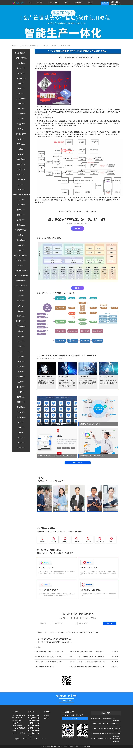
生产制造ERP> (21, 63)
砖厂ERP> (21, 341)
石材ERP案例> (21, 377)
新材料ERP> (21, 220)
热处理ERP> (21, 316)
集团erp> (21, 432)
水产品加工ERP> (21, 321)
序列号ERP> (21, 301)
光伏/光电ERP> (21, 260)
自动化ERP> (21, 387)
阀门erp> (21, 336)
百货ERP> (21, 412)
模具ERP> (21, 372)
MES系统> (21, 73)
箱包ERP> (21, 392)
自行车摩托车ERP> (21, 230)
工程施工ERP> (21, 326)
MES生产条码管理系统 (18, 728)
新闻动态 (106, 713)
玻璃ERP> (21, 422)
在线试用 (75, 718)
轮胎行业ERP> (21, 417)
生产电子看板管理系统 (18, 715)
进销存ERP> (21, 68)
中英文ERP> (21, 437)
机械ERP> (21, 83)
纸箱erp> (21, 331)
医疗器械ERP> (21, 113)
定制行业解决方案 (77, 462)
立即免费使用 (66, 701)
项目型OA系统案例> (21, 275)
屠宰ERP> (21, 154)
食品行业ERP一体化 (33, 725)
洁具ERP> (21, 382)
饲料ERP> (21, 291)
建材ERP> (21, 250)
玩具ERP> (21, 245)
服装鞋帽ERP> (21, 407)
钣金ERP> (21, 184)
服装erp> (21, 311)
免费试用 (105, 3)
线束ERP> (21, 366)
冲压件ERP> (21, 164)
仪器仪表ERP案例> (21, 270)
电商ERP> (21, 346)
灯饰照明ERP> (21, 225)
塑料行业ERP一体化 (33, 728)
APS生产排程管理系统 (18, 733)
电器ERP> (21, 103)
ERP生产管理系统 (17, 718)
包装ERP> (21, 351)
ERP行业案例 (78, 2)
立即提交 (109, 623)
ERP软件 (39, 2)
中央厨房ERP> (21, 124)
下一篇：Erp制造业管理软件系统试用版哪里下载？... (54, 642)
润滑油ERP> (21, 402)
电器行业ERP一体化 (33, 723)
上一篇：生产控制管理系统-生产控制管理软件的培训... (55, 639)
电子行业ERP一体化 (33, 720)
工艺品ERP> (21, 397)
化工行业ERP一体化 (33, 730)
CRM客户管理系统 (17, 725)
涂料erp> (21, 306)
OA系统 (14, 730)
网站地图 (89, 746)
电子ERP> (21, 119)
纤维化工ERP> (21, 280)
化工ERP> (21, 199)
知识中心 (52, 632)
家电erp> (21, 149)
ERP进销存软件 (16, 723)
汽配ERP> (21, 93)
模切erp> (21, 356)
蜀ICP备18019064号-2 (56, 746)
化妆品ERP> (21, 210)
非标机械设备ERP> (21, 53)
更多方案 (30, 735)
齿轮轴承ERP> (21, 144)
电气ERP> (21, 108)
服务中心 (67, 2)
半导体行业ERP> (21, 134)
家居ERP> (21, 189)
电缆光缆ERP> (21, 205)
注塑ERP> (21, 88)
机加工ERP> (21, 174)
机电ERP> (21, 139)
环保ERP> (21, 296)
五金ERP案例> (21, 78)
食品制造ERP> (21, 159)
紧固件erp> (21, 179)
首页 (30, 2)
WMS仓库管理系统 (17, 720)
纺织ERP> (21, 447)
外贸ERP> (21, 442)
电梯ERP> (21, 427)
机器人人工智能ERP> (21, 255)
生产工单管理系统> (21, 58)
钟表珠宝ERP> (21, 240)
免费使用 (77, 228)
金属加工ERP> (21, 98)
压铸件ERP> (21, 169)
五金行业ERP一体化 (33, 718)
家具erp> (21, 129)
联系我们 (90, 2)
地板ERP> (21, 235)
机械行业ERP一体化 (33, 715)
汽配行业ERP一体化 (33, 733)
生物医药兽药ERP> (21, 285)
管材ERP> (21, 361)
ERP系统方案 (53, 2)
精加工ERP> (21, 215)
